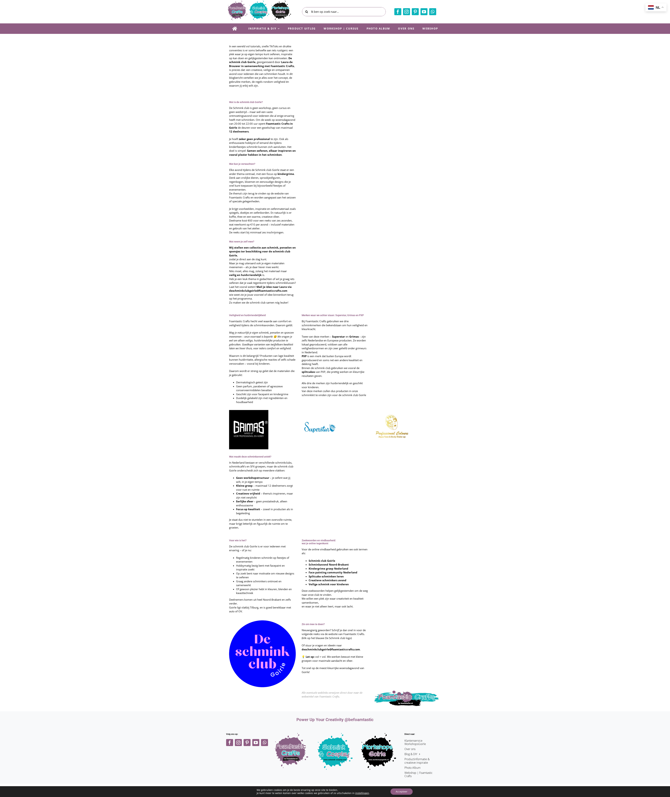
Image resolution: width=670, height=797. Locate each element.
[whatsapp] (432, 11)
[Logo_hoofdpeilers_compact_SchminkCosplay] (335, 734)
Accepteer (401, 791)
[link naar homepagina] (234, 28)
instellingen (362, 793)
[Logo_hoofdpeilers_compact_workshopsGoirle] (378, 734)
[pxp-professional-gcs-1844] (391, 411)
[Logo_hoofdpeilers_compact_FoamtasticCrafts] (291, 734)
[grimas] (248, 411)
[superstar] (319, 411)
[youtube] (423, 11)
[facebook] (397, 11)
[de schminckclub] (262, 621)
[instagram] (406, 11)
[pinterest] (415, 11)
